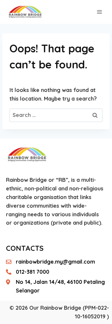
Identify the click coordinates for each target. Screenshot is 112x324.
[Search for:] (56, 115)
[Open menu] (99, 11)
